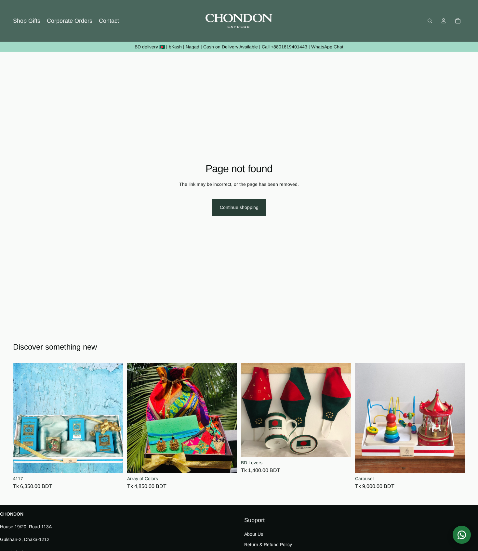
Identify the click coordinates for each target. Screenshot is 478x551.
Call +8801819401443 (284, 46)
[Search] (430, 21)
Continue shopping (239, 207)
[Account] (443, 21)
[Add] (113, 463)
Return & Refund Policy (268, 544)
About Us (253, 534)
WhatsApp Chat (327, 46)
